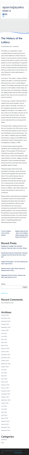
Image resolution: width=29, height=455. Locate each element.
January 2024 (5, 351)
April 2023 (4, 379)
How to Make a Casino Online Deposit (6, 233)
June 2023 (4, 373)
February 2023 (5, 385)
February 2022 (5, 421)
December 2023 (5, 354)
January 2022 (5, 424)
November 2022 (5, 394)
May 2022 (4, 412)
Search (3, 284)
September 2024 (6, 327)
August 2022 (5, 403)
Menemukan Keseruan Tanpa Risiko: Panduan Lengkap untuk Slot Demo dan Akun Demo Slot (14, 255)
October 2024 (5, 324)
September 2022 (6, 400)
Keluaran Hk (4, 293)
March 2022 (4, 418)
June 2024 (4, 336)
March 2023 (4, 382)
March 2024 (4, 345)
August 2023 (5, 367)
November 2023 (5, 357)
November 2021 (5, 430)
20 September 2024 (6, 46)
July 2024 (4, 333)
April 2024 (4, 342)
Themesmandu (18, 453)
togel (2, 442)
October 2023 (5, 360)
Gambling (4, 439)
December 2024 (5, 318)
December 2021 (5, 427)
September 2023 (6, 363)
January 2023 (5, 388)
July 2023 (4, 370)
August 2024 (5, 330)
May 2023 (4, 376)
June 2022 (4, 409)
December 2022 (5, 391)
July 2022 (4, 406)
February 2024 (5, 348)
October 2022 (5, 397)
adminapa (16, 46)
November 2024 (5, 321)
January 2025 (5, 315)
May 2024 (4, 339)
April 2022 (4, 415)
